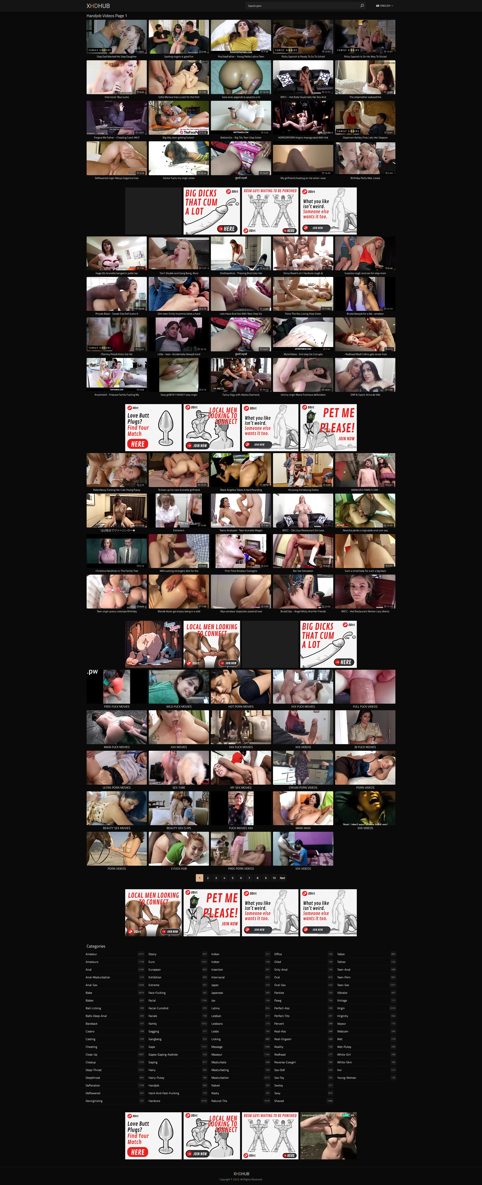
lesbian (240, 1016)
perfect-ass (303, 1008)
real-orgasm (303, 1039)
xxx (366, 1070)
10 (274, 878)
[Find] (362, 5)
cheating (115, 1046)
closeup (115, 1062)
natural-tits (240, 1101)
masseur (240, 1054)
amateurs (115, 961)
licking (240, 1039)
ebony (178, 954)
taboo (366, 954)
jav (240, 1000)
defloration (115, 1085)
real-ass (303, 1031)
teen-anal (366, 969)
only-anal (303, 969)
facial (178, 1000)
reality (303, 1046)
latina (240, 1008)
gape (178, 1046)
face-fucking (178, 992)
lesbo (240, 1031)
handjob (178, 1085)
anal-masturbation (115, 977)
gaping (178, 1062)
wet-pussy (366, 1046)
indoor (240, 961)
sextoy (303, 1085)
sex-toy (303, 1077)
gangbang (178, 1039)
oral (303, 977)
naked (240, 1085)
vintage (366, 1000)
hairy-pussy (178, 1077)
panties (303, 992)
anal (115, 969)
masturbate (240, 1062)
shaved (303, 1101)
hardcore (178, 1101)
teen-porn (366, 977)
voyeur (366, 1023)
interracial (240, 977)
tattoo (366, 961)
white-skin (366, 1062)
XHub (98, 5)
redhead (303, 1054)
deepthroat (115, 1077)
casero (115, 1031)
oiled (303, 961)
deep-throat (115, 1070)
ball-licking (115, 1008)
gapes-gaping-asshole (178, 1054)
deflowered (115, 1093)
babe (115, 992)
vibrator (366, 992)
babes (115, 1000)
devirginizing (115, 1101)
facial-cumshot (178, 1008)
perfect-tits (303, 1016)
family (178, 1023)
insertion (240, 969)
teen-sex (366, 985)
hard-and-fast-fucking (178, 1093)
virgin (366, 1008)
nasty (240, 1093)
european (178, 969)
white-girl (366, 1054)
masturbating (240, 1070)
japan (240, 985)
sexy (303, 1093)
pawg (303, 1000)
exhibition (178, 977)
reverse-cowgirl (303, 1062)
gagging (178, 1031)
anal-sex (115, 985)
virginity (366, 1016)
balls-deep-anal (115, 1016)
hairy (178, 1070)
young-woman (366, 1077)
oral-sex (303, 985)
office (303, 954)
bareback (115, 1023)
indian (240, 954)
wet (366, 1039)
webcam (366, 1031)
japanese (240, 992)
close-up (115, 1054)
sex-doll (303, 1070)
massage (240, 1046)
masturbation (240, 1077)
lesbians (240, 1023)
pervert (303, 1023)
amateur (115, 954)
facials (178, 1016)
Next (282, 878)
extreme (178, 985)
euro (178, 961)
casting (115, 1039)
